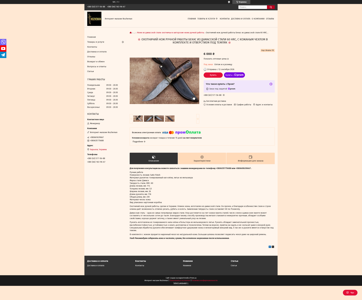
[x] (273, 247)
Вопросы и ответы (96, 66)
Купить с (229, 75)
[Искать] (271, 7)
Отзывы (270, 19)
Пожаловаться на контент (180, 280)
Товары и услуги (206, 19)
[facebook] (270, 247)
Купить (213, 75)
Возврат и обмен (96, 61)
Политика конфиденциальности (204, 280)
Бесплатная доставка (216, 101)
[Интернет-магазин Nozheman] (94, 19)
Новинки (187, 265)
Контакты (225, 19)
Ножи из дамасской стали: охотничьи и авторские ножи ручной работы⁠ (170, 33)
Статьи (90, 71)
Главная (192, 19)
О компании (258, 19)
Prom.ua (193, 278)
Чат (352, 293)
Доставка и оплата (240, 19)
